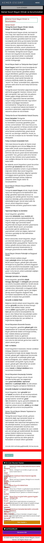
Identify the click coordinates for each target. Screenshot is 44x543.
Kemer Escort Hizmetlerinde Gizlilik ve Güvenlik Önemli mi (24, 509)
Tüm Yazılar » (22, 522)
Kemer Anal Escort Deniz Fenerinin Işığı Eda (23, 476)
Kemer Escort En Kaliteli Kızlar (19, 485)
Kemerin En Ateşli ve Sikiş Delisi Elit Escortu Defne (25, 466)
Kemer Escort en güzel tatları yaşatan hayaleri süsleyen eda (24, 497)
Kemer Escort (13, 2)
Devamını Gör (22, 532)
